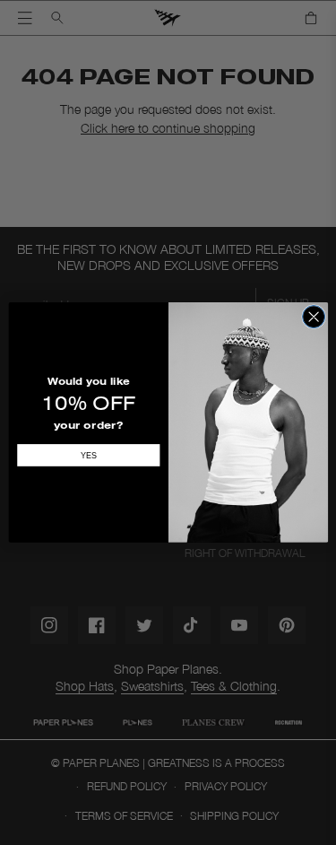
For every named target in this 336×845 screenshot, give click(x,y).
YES (88, 455)
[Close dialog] (313, 317)
